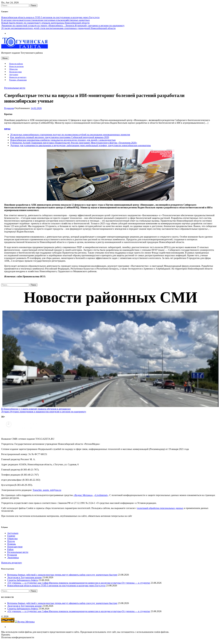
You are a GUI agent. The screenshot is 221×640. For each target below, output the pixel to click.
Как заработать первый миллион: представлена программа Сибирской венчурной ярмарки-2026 (59, 137)
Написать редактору (17, 77)
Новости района (16, 64)
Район (10, 549)
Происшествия (15, 72)
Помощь (11, 544)
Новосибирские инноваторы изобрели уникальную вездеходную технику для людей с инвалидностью (63, 140)
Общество (13, 69)
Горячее (11, 536)
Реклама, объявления (18, 80)
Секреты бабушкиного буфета (22, 580)
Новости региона (16, 66)
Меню (5, 58)
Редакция (9, 108)
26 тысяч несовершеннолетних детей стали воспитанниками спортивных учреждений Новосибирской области (58, 28)
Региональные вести (14, 88)
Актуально (13, 75)
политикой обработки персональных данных (160, 508)
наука (7, 128)
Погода (11, 541)
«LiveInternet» (101, 495)
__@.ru (47, 490)
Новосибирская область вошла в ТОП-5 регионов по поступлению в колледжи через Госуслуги (50, 17)
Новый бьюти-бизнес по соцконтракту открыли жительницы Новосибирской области (45, 23)
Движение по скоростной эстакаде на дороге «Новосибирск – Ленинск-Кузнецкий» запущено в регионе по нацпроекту (62, 25)
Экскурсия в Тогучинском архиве (24, 577)
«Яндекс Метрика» (83, 495)
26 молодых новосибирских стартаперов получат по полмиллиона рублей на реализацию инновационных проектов (70, 134)
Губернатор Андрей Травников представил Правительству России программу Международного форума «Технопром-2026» (73, 142)
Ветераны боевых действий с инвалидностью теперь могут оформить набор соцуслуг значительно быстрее (62, 574)
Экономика (13, 557)
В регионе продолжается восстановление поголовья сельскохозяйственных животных (45, 20)
